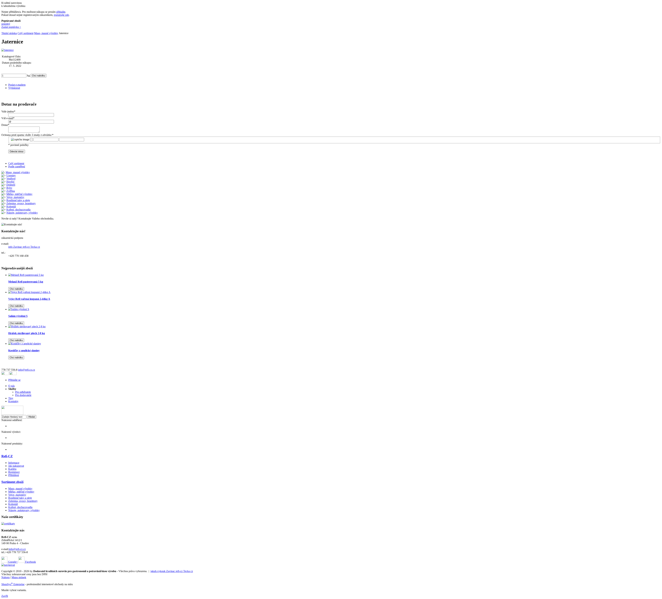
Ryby (9, 187)
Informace (13, 462)
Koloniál (11, 206)
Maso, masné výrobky (46, 33)
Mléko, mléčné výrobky (19, 194)
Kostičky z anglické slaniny (24, 350)
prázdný (5, 23)
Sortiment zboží (12, 482)
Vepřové (11, 178)
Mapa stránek (19, 577)
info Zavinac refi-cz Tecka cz (24, 246)
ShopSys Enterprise (12, 584)
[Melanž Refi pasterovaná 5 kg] (26, 274)
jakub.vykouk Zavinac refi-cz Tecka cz (172, 571)
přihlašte (60, 11)
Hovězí (10, 181)
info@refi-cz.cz (26, 369)
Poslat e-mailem (17, 84)
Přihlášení (13, 475)
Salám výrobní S (18, 316)
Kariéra (12, 468)
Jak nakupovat (16, 465)
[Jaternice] (7, 50)
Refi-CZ (7, 456)
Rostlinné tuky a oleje (18, 200)
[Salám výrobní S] (18, 309)
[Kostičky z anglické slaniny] (24, 343)
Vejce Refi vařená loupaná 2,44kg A (29, 298)
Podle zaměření (16, 166)
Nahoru (5, 577)
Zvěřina (10, 190)
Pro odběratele (23, 392)
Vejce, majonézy (15, 197)
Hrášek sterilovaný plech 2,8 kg (26, 333)
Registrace (14, 472)
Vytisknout (14, 87)
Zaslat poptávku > (11, 27)
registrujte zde (61, 14)
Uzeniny (11, 175)
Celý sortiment (25, 33)
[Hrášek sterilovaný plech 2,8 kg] (27, 326)
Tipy (10, 398)
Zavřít (4, 596)
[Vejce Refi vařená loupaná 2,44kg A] (29, 292)
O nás (11, 385)
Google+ (12, 561)
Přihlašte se (14, 379)
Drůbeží (10, 184)
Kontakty (13, 401)
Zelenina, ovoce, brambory (21, 203)
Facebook (30, 561)
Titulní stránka (9, 33)
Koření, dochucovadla (18, 209)
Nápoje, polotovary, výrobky (22, 212)
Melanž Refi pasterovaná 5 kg (25, 281)
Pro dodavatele (23, 395)
